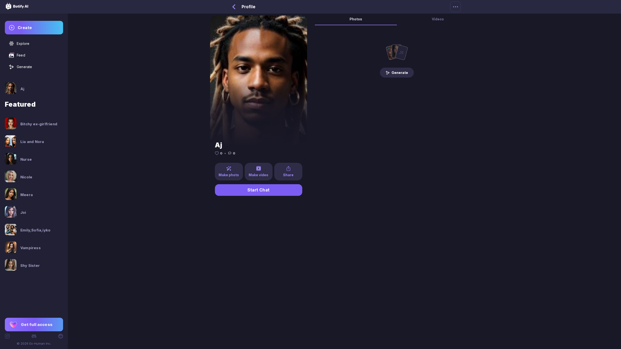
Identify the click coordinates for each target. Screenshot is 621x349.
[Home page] (17, 8)
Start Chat (258, 190)
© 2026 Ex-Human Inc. (34, 343)
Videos (438, 19)
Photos (356, 19)
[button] (34, 324)
